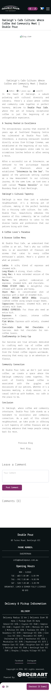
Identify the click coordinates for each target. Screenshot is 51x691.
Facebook (19, 661)
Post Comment (12, 488)
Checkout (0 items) (38, 687)
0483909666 (25, 554)
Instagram (31, 661)
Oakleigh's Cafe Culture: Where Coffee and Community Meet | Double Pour (25, 84)
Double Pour (25, 535)
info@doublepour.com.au (25, 560)
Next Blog (25, 449)
